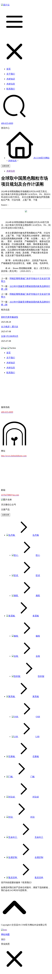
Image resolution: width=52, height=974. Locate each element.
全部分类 (5, 166)
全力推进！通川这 (9, 326)
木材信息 (12, 161)
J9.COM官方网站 (41, 158)
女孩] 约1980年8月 (9, 336)
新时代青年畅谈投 (9, 317)
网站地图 (5, 934)
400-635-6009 (7, 123)
